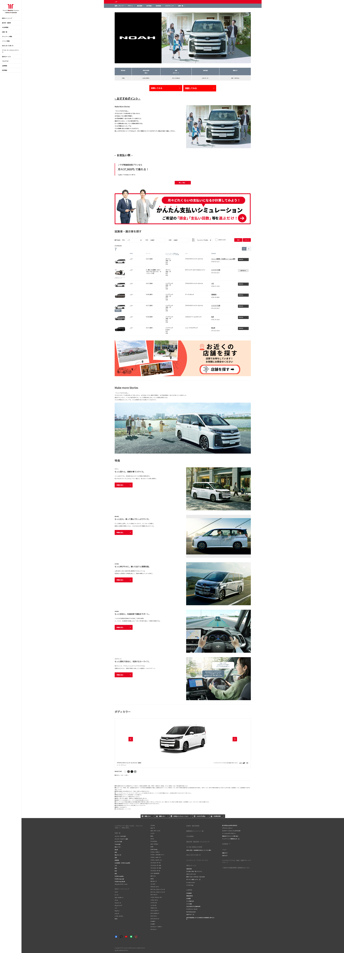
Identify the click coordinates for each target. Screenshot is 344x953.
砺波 (116, 868)
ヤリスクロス (153, 841)
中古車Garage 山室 (119, 879)
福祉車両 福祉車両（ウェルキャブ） (198, 842)
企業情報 (189, 890)
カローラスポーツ (119, 897)
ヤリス (116, 900)
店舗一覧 (180, 6)
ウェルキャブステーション (121, 884)
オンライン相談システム (192, 879)
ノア (116, 2)
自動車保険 (189, 869)
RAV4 (151, 836)
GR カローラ (153, 881)
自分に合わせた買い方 (193, 855)
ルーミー (117, 895)
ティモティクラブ (190, 882)
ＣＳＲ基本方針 (190, 901)
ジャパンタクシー (154, 910)
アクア (116, 892)
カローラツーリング (155, 830)
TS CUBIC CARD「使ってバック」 (194, 871)
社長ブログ (189, 914)
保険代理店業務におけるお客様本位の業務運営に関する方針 (200, 918)
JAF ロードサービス (191, 874)
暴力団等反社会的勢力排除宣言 (229, 825)
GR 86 (152, 878)
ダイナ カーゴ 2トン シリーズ (157, 892)
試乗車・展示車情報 (192, 826)
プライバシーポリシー (227, 828)
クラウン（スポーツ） (155, 857)
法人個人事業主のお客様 (194, 847)
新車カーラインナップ (122, 889)
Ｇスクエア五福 (215, 270)
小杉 (212, 283)
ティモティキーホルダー (192, 909)
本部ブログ (225, 855)
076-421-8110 (215, 330)
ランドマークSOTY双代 (120, 836)
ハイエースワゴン (119, 916)
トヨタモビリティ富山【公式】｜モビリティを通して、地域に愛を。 (129, 827)
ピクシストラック (154, 918)
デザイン (130, 6)
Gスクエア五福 (118, 841)
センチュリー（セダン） (156, 926)
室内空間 (139, 6)
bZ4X (151, 846)
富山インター (118, 847)
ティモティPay (189, 885)
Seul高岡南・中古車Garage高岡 (122, 863)
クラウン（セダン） (155, 852)
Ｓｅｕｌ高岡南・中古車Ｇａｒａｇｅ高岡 (223, 259)
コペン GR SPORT (154, 873)
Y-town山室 (117, 844)
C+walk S (152, 921)
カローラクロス (154, 844)
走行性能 (148, 6)
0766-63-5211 (215, 261)
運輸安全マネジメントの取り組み (230, 836)
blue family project (191, 912)
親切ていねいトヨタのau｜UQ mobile (195, 876)
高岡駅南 (213, 294)
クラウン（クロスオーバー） (157, 854)
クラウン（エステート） (156, 860)
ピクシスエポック (154, 913)
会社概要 (188, 898)
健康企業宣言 (189, 896)
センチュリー (153, 929)
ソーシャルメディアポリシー (229, 833)
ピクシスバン (153, 916)
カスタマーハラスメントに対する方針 (231, 830)
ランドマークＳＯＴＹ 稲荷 (121, 839)
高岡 (116, 857)
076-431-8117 (215, 273)
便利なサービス (191, 865)
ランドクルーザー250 (155, 865)
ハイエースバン (154, 900)
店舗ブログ (225, 853)
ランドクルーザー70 (155, 862)
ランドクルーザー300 (155, 868)
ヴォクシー (117, 911)
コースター (153, 884)
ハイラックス (153, 902)
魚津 (212, 317)
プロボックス (153, 908)
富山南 (213, 328)
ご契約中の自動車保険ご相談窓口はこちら (235, 868)
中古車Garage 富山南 (120, 881)
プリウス (152, 825)
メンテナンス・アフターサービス (197, 860)
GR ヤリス (153, 876)
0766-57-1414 (215, 286)
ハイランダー (153, 905)
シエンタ (117, 913)
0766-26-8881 (215, 297)
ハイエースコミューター (156, 897)
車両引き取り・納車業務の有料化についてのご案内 (198, 850)
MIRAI (116, 918)
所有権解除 (189, 893)
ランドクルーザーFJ (155, 870)
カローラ (152, 828)
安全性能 (158, 6)
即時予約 (241, 259)
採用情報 (225, 844)
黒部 (116, 873)
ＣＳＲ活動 (189, 904)
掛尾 (116, 852)
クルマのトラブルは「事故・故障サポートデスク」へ (236, 861)
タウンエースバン (154, 886)
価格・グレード (119, 6)
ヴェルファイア (118, 905)
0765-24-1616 (215, 319)
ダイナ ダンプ (153, 894)
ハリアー (152, 833)
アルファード (118, 903)
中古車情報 (190, 836)
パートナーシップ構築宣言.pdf (229, 838)
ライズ (152, 838)
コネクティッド (169, 6)
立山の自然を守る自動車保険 (193, 906)
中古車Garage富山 (119, 876)
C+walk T (152, 924)
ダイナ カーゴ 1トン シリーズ (157, 889)
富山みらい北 (118, 855)
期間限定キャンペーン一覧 (194, 831)
